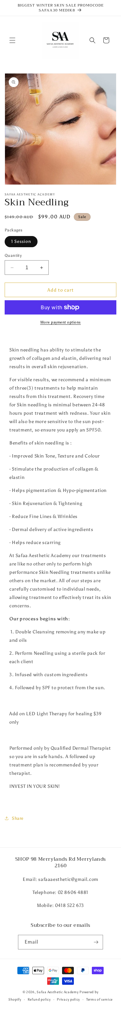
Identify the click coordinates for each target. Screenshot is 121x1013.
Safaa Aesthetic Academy (57, 992)
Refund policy (39, 999)
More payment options (60, 322)
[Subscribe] (96, 942)
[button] (12, 40)
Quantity (13, 255)
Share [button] (18, 818)
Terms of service (99, 999)
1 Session (21, 241)
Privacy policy (68, 999)
